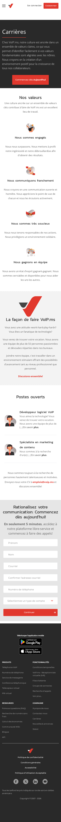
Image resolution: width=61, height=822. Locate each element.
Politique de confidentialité (30, 757)
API (3, 737)
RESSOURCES (7, 703)
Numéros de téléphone (13, 673)
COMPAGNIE (38, 703)
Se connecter (34, 5)
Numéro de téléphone (21, 589)
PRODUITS (6, 662)
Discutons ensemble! (30, 376)
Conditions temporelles (43, 667)
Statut (35, 729)
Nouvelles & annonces (43, 724)
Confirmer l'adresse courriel (24, 578)
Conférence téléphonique (14, 683)
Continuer (29, 612)
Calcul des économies (12, 722)
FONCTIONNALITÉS (41, 662)
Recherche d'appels (42, 691)
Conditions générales (30, 763)
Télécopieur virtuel (10, 688)
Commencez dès (30, 79)
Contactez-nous (40, 713)
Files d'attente (39, 681)
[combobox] (30, 600)
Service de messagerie (12, 678)
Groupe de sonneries (42, 686)
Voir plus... (37, 696)
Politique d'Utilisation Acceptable (30, 773)
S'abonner (51, 5)
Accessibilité (30, 768)
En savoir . (31, 427)
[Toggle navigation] (4, 6)
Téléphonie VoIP (9, 667)
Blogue (5, 732)
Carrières (37, 719)
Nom (11, 554)
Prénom (13, 543)
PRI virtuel (7, 693)
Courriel (12, 566)
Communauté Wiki (11, 727)
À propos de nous (41, 708)
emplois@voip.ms (43, 482)
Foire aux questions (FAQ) (14, 708)
